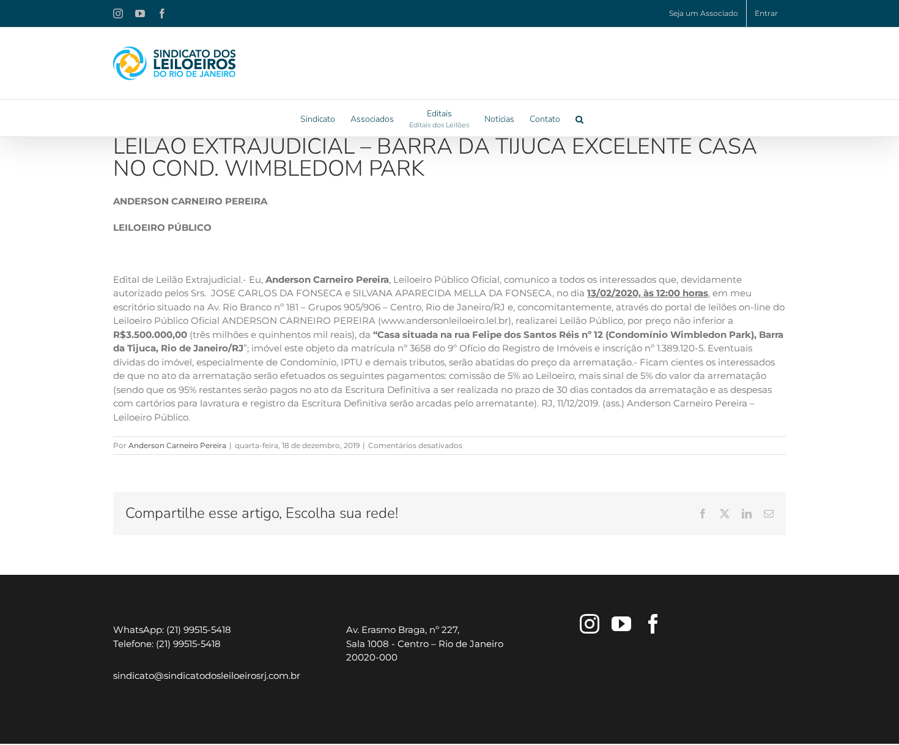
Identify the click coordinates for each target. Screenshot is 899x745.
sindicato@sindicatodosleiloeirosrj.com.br (206, 675)
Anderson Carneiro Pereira (177, 445)
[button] (579, 118)
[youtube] (621, 624)
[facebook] (653, 624)
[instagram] (589, 624)
